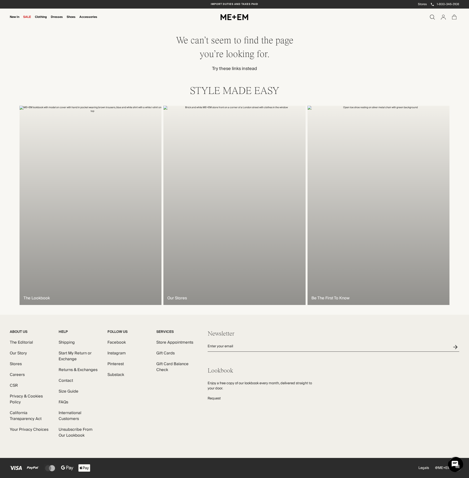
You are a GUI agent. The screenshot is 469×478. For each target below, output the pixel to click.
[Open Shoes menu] (71, 20)
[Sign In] (443, 17)
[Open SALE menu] (27, 20)
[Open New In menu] (14, 20)
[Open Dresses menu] (56, 20)
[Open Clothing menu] (40, 20)
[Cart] (454, 17)
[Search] (432, 17)
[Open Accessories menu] (88, 20)
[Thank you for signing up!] (456, 347)
